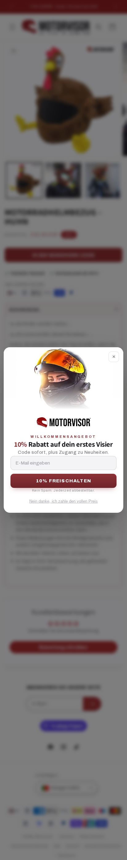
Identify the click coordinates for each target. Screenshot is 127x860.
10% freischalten (63, 480)
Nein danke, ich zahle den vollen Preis (63, 501)
